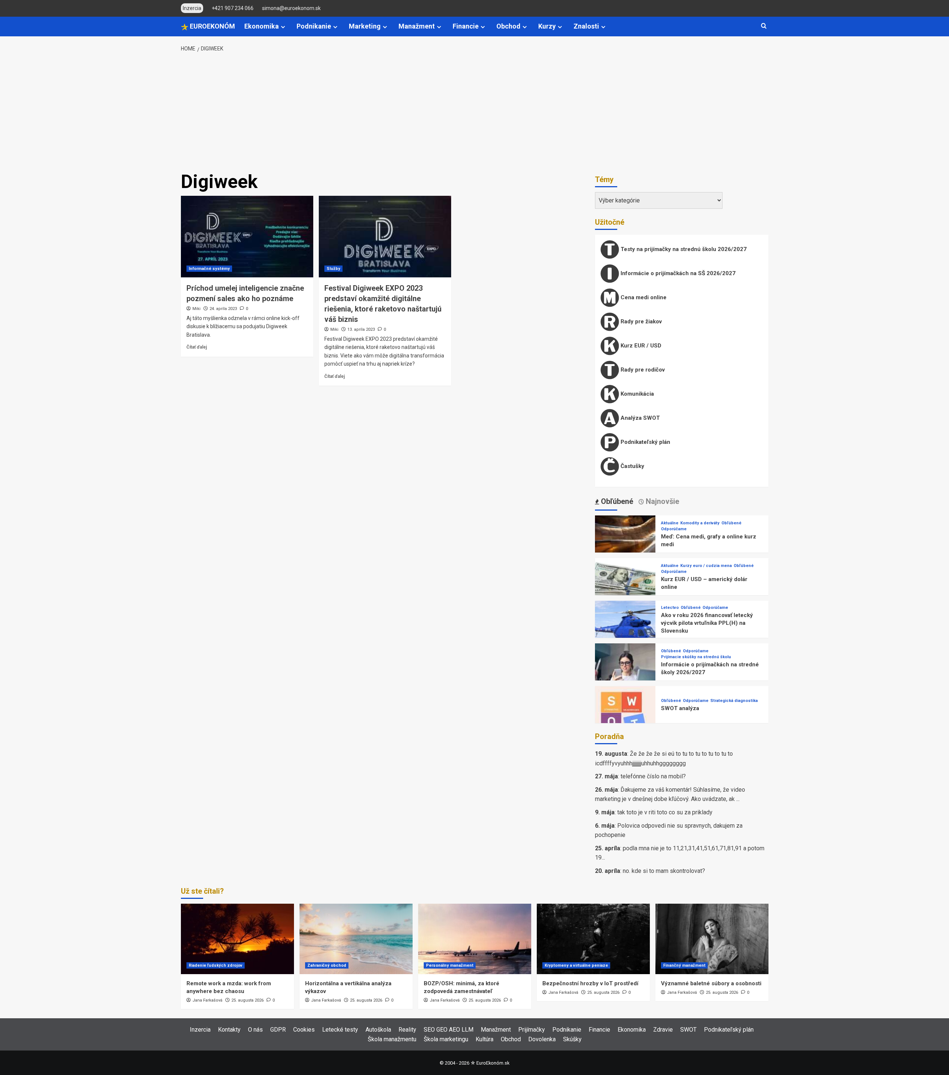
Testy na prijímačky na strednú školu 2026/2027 (683, 249)
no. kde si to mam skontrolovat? (664, 870)
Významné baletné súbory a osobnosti (711, 983)
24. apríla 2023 (223, 308)
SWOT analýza (680, 708)
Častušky (631, 466)
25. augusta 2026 (247, 1000)
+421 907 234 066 (233, 8)
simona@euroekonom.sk (291, 8)
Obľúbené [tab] (616, 501)
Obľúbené (731, 523)
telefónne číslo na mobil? (653, 776)
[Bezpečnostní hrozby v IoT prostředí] (593, 939)
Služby (333, 268)
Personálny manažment (449, 965)
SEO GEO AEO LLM (448, 1029)
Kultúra (484, 1039)
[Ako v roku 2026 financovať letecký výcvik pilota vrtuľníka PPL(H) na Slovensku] (625, 630)
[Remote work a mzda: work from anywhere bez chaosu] (237, 939)
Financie (466, 26)
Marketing (365, 26)
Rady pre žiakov (640, 321)
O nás (255, 1029)
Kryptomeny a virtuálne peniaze (576, 965)
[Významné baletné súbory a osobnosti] (711, 939)
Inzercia (200, 1029)
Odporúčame (674, 529)
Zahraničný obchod (326, 965)
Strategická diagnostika (734, 701)
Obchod (508, 26)
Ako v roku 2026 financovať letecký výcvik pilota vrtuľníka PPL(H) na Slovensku (707, 623)
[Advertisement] (474, 112)
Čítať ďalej (196, 347)
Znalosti (586, 26)
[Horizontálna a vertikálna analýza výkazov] (356, 939)
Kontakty (229, 1029)
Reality (407, 1029)
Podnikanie (314, 26)
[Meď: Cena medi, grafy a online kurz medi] (625, 545)
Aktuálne (669, 523)
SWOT (688, 1029)
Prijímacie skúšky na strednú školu (696, 657)
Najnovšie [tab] (661, 501)
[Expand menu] (283, 27)
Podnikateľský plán (644, 442)
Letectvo (670, 608)
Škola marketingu (446, 1039)
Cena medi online (643, 297)
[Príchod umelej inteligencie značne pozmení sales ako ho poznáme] (247, 236)
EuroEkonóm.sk (492, 1063)
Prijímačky (531, 1029)
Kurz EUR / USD (640, 345)
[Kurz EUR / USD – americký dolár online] (625, 587)
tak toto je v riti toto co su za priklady (664, 812)
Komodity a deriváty (700, 523)
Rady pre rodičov (642, 369)
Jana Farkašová (207, 1000)
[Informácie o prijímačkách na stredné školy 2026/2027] (625, 673)
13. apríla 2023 (361, 329)
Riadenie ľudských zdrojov (215, 965)
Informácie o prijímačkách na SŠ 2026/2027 (677, 273)
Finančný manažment (684, 965)
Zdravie (663, 1029)
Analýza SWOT (639, 418)
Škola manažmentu (392, 1039)
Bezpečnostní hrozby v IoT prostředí (590, 983)
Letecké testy (340, 1029)
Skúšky (572, 1039)
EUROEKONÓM (211, 26)
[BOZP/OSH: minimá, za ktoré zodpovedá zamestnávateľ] (474, 939)
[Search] (763, 26)
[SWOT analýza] (625, 715)
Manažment (417, 26)
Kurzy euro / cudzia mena (706, 566)
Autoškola (378, 1029)
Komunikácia (636, 393)
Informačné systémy (209, 268)
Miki (196, 308)
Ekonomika (261, 26)
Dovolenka (542, 1039)
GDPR (278, 1029)
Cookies (304, 1029)
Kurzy (547, 26)
